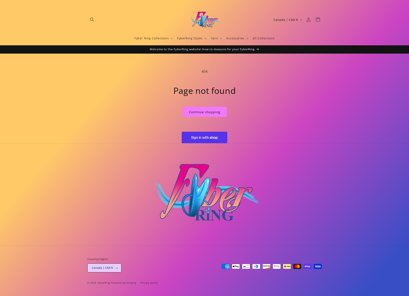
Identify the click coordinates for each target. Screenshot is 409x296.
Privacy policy (149, 282)
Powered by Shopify (123, 282)
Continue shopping (204, 112)
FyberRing (104, 282)
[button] (92, 19)
